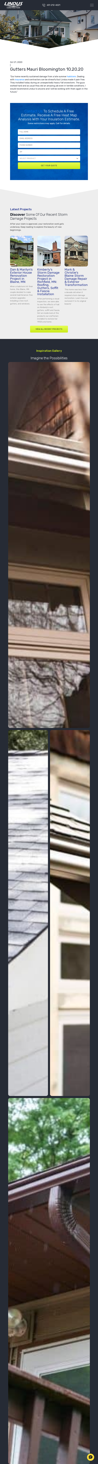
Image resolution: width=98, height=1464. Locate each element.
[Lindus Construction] (10, 5)
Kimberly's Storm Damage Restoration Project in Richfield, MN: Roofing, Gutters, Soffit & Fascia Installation (48, 282)
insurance (19, 79)
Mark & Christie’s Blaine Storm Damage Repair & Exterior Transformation (76, 277)
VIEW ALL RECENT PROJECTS (49, 329)
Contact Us (33, 111)
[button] (90, 1457)
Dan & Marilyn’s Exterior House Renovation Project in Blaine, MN (21, 276)
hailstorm (71, 76)
